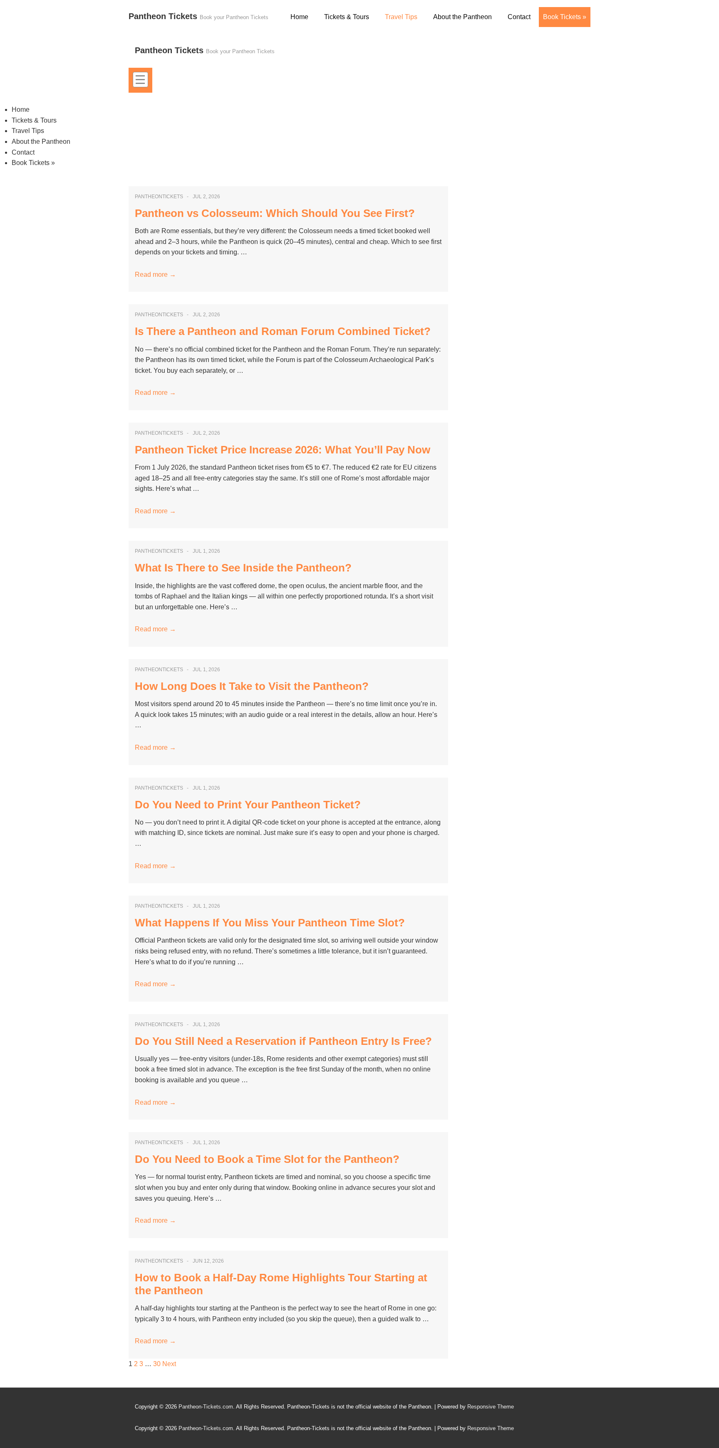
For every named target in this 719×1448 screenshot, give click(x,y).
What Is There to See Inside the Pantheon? (243, 567)
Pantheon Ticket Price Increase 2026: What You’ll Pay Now (282, 449)
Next (169, 1363)
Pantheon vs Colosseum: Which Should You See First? (275, 213)
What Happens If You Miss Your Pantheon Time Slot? (270, 922)
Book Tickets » (564, 16)
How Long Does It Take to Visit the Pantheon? (252, 686)
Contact (519, 16)
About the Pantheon (462, 16)
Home (299, 16)
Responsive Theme (490, 1407)
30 (157, 1363)
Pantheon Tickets (164, 16)
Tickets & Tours (346, 16)
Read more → (155, 274)
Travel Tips (401, 16)
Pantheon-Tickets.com (206, 1407)
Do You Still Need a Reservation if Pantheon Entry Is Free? (283, 1041)
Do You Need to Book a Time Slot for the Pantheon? (267, 1159)
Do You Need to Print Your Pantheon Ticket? (248, 804)
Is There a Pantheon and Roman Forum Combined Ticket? (283, 331)
